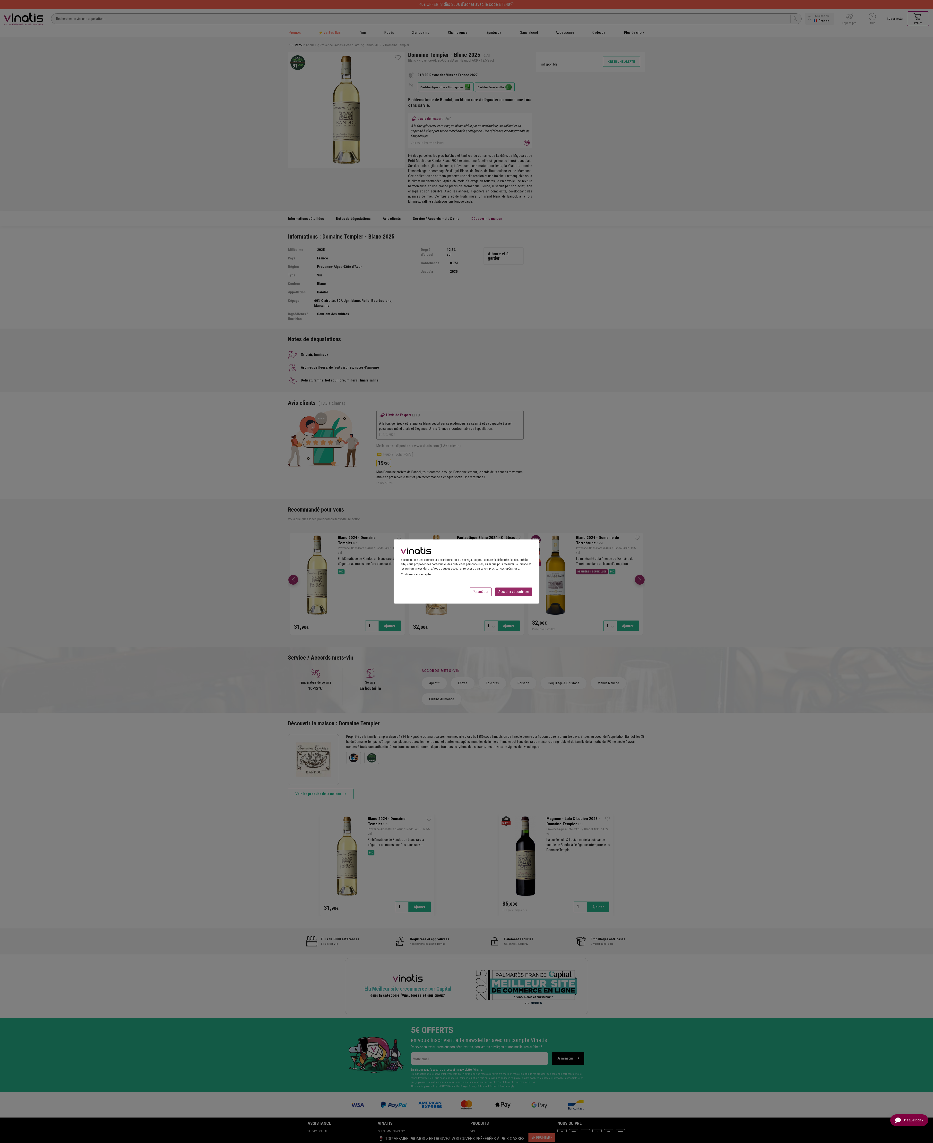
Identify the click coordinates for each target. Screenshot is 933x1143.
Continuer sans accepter (416, 574)
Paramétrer (480, 591)
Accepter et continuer (513, 591)
